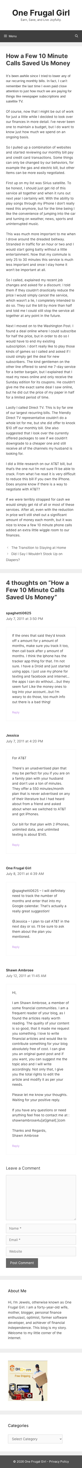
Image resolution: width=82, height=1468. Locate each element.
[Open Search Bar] (76, 36)
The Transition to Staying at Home (38, 548)
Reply (16, 712)
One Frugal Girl (41, 13)
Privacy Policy (59, 1461)
